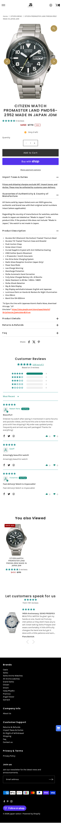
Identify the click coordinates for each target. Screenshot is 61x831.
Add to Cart (30, 152)
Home (5, 16)
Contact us (8, 742)
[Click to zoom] (54, 28)
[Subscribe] (51, 779)
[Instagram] (11, 802)
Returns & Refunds (11, 727)
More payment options (30, 170)
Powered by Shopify (31, 814)
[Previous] (7, 61)
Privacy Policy (9, 756)
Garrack (6, 700)
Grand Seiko (8, 682)
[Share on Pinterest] (39, 342)
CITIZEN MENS (16, 16)
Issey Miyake (9, 691)
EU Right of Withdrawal (13, 733)
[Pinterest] (7, 802)
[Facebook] (4, 802)
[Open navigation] (3, 5)
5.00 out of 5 (38, 364)
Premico (7, 694)
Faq (4, 739)
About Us (7, 713)
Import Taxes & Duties (13, 730)
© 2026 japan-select (12, 814)
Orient (6, 688)
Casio (5, 670)
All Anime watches (11, 679)
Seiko (5, 673)
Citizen (6, 685)
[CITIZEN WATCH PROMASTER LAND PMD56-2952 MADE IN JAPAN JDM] (16, 540)
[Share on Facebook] (29, 342)
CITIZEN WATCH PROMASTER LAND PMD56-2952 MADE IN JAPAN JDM (16, 562)
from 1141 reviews (30, 603)
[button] (9, 121)
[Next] (54, 61)
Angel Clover (8, 697)
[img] (9, 405)
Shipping (7, 736)
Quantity (6, 137)
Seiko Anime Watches (13, 676)
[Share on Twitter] (34, 342)
